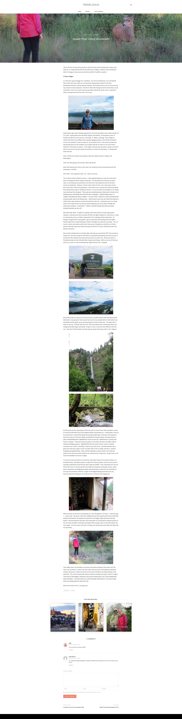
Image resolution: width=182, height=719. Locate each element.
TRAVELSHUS (91, 4)
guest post (66, 590)
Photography (99, 11)
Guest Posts (87, 34)
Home (79, 11)
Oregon (96, 34)
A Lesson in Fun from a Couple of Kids (73, 707)
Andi (70, 643)
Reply (71, 650)
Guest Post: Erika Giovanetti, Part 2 (109, 707)
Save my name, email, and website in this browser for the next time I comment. (83, 692)
